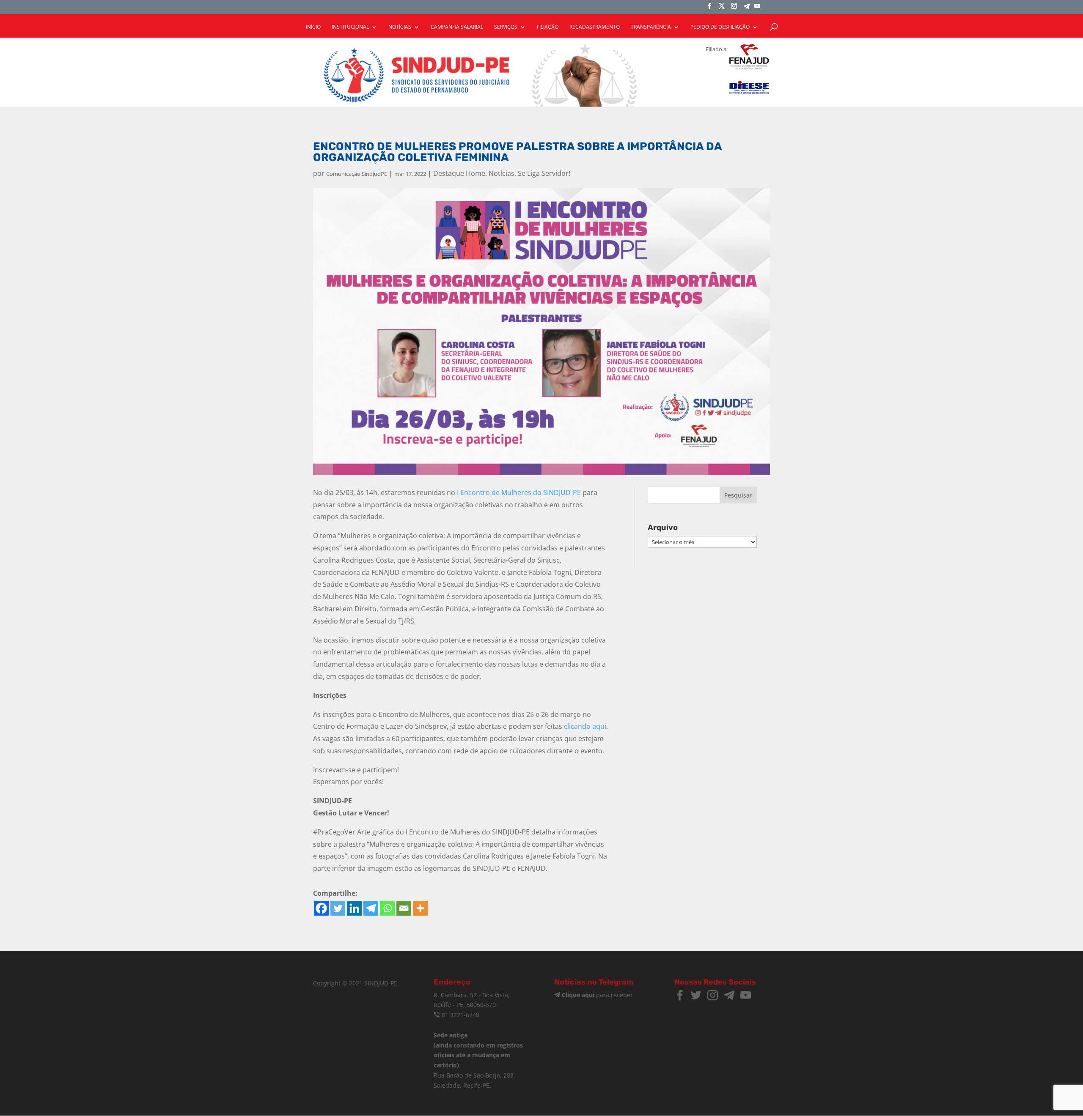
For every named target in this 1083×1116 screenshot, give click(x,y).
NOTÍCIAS (399, 27)
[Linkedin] (354, 908)
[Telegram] (746, 8)
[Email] (403, 908)
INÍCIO (313, 27)
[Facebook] (321, 908)
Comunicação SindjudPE (356, 174)
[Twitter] (337, 908)
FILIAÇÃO (547, 27)
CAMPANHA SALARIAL (457, 27)
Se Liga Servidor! (544, 173)
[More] (420, 908)
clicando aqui (585, 726)
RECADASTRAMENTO (594, 27)
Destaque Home (459, 173)
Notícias (501, 173)
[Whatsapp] (387, 908)
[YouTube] (757, 8)
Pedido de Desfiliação (720, 27)
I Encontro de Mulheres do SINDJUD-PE (519, 492)
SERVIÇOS (505, 27)
